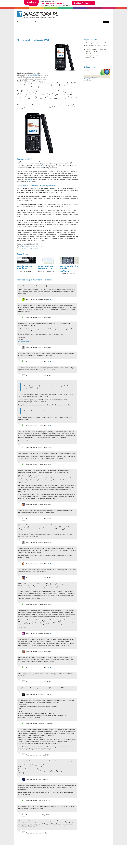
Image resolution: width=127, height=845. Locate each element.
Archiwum (26, 22)
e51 (21, 246)
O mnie (19, 22)
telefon (43, 246)
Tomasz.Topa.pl (38, 15)
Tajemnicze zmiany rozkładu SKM (96, 49)
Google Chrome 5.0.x (90, 79)
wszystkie (35, 248)
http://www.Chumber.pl (24, 341)
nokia (27, 246)
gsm (24, 246)
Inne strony (35, 22)
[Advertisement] (53, 29)
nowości (32, 246)
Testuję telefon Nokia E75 (24, 267)
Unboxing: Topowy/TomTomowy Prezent (97, 43)
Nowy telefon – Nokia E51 (33, 40)
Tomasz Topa (67, 841)
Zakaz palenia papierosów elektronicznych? (93, 56)
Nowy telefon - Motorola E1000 (46, 267)
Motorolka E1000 (34, 75)
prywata (29, 248)
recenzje (38, 246)
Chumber (43, 166)
